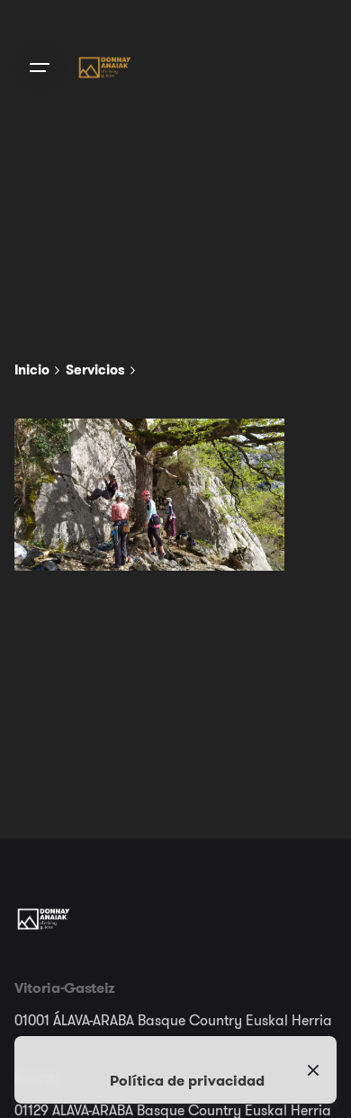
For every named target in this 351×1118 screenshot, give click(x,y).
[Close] (313, 1070)
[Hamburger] (39, 67)
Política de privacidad (187, 1080)
